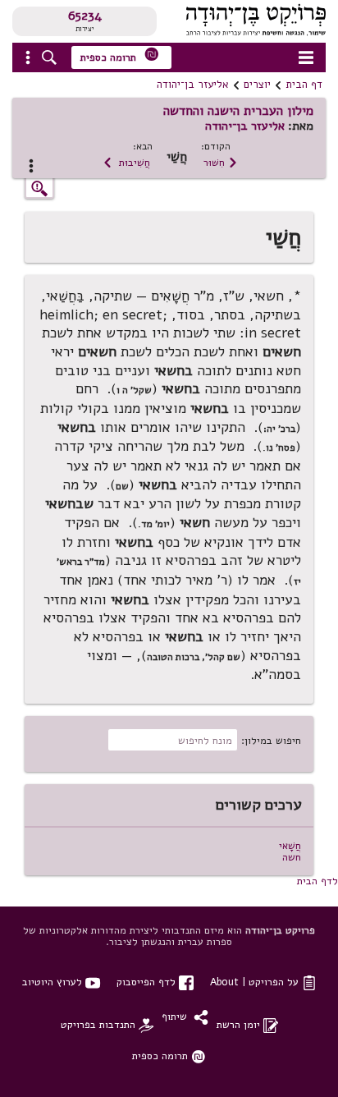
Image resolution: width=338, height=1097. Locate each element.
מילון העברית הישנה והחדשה (238, 111)
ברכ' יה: (279, 428)
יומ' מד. (154, 523)
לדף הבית (317, 881)
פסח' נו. (279, 447)
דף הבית (303, 84)
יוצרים (257, 84)
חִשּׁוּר (220, 162)
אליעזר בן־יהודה (193, 84)
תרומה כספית (119, 55)
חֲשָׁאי (290, 845)
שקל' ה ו (134, 390)
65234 (85, 16)
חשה (291, 857)
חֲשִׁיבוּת (126, 162)
